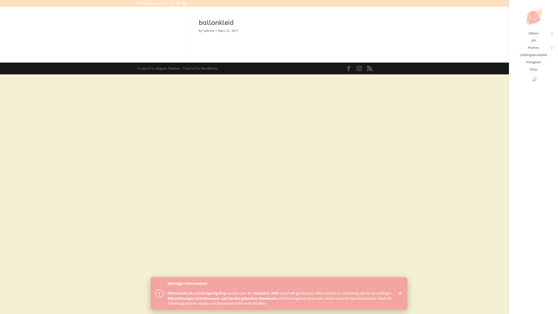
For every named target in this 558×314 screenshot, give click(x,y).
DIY (533, 41)
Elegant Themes (168, 68)
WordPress (209, 68)
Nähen (533, 33)
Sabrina (208, 31)
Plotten (533, 48)
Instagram (533, 62)
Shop (533, 69)
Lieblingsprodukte (533, 55)
